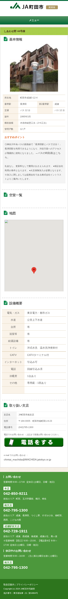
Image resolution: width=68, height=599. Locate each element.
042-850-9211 (15, 493)
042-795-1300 (15, 510)
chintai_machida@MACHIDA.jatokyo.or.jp (27, 459)
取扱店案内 (8, 584)
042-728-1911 (15, 531)
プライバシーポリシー (27, 584)
